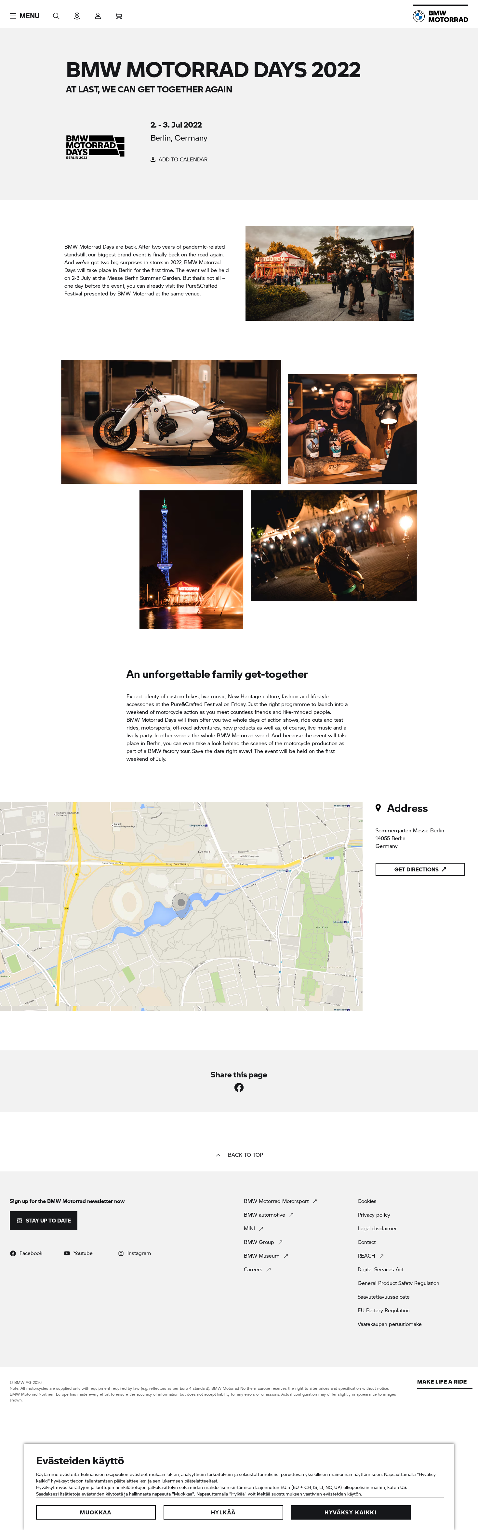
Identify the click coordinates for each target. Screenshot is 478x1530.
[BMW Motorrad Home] (440, 16)
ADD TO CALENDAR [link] (182, 159)
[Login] (98, 14)
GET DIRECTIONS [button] (416, 869)
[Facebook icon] (239, 1087)
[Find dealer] (77, 14)
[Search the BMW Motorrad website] (56, 14)
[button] (24, 15)
